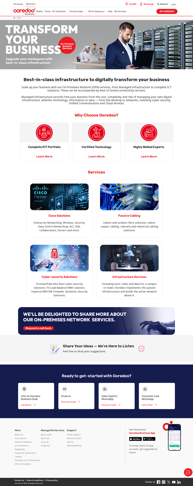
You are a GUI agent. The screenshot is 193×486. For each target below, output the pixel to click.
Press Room (20, 438)
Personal (18, 4)
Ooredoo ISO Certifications (27, 460)
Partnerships (76, 11)
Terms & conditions (34, 480)
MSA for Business (23, 464)
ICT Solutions (59, 11)
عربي (173, 4)
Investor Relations (23, 442)
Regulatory (20, 449)
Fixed (47, 11)
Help (110, 11)
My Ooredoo (120, 11)
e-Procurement (22, 445)
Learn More (44, 156)
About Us (19, 434)
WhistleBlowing (74, 445)
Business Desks (74, 438)
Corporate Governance (25, 453)
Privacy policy (52, 480)
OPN (19, 18)
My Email (45, 438)
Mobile (39, 11)
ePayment (45, 445)
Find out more (69, 402)
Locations (26, 405)
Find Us (70, 442)
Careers (18, 456)
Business (30, 4)
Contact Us (19, 480)
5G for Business (96, 11)
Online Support (74, 434)
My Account (46, 434)
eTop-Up (45, 442)
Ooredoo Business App (142, 433)
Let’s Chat (147, 405)
